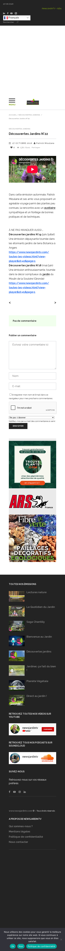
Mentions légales (19, 831)
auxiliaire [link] (49, 207)
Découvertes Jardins (29, 115)
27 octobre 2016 (22, 143)
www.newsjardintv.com (20, 811)
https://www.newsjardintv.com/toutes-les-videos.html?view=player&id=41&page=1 (29, 287)
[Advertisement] (32, 59)
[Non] (61, 939)
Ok (12, 946)
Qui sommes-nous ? (21, 826)
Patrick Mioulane (45, 143)
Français (13, 17)
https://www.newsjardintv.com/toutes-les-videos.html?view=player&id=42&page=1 (29, 256)
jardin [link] (46, 274)
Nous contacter (18, 841)
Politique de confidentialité (26, 836)
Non (21, 946)
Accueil (13, 115)
